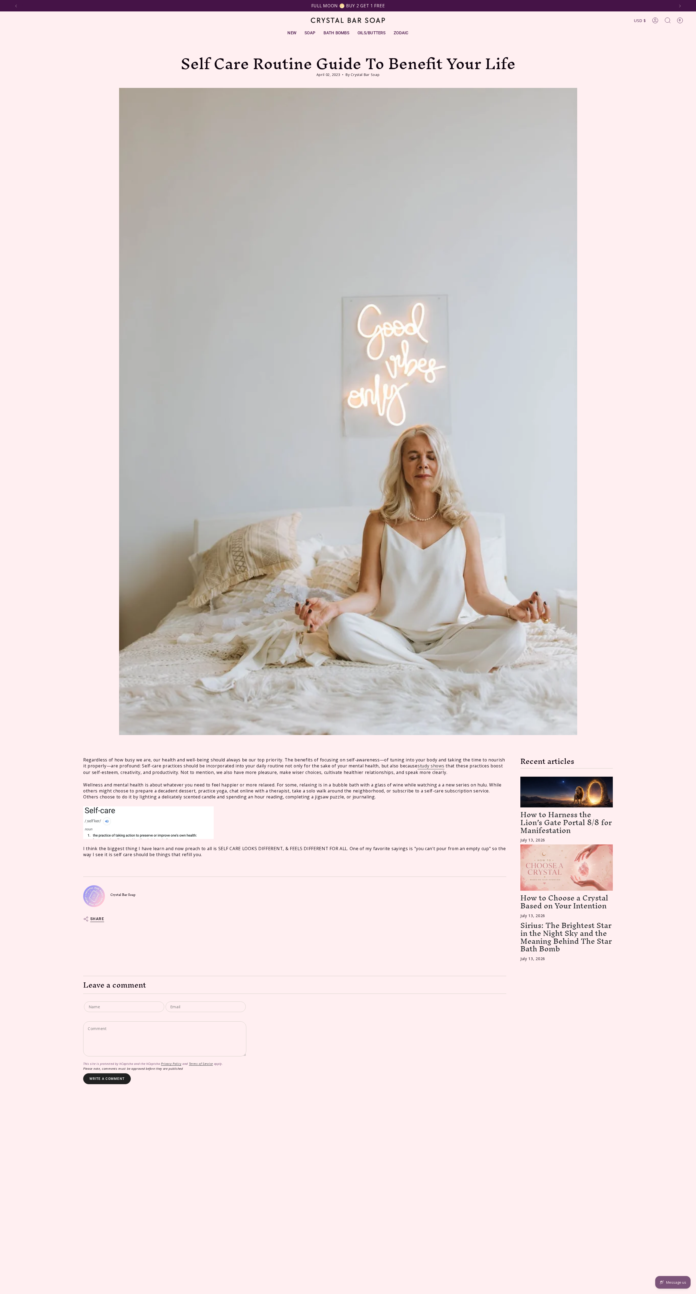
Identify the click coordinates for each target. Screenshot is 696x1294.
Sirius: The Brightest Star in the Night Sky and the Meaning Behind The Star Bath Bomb (566, 937)
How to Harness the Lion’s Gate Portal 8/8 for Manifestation (566, 822)
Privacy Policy (171, 1064)
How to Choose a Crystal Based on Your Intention (564, 901)
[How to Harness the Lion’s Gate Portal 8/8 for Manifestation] (566, 791)
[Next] (680, 6)
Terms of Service (201, 1064)
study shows (431, 766)
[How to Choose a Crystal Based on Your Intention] (566, 867)
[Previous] (16, 6)
